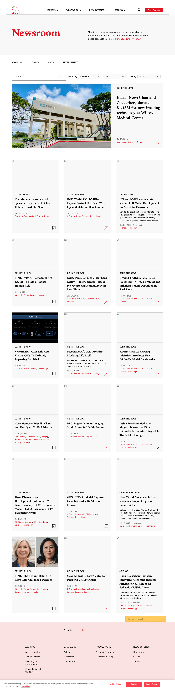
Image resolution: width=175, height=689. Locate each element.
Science (85, 216)
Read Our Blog (154, 10)
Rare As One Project (23, 439)
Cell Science (20, 436)
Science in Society (30, 592)
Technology (95, 216)
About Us (51, 10)
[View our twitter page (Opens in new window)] (102, 630)
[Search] (139, 10)
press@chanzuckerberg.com (124, 38)
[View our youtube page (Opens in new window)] (109, 630)
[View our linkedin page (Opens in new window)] (96, 630)
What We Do (72, 10)
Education (69, 657)
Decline (134, 684)
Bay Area (19, 216)
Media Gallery (70, 62)
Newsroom (17, 62)
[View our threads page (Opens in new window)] (90, 630)
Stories (35, 62)
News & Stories (97, 10)
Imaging (45, 436)
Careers (119, 10)
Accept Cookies (152, 684)
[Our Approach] (19, 10)
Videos (51, 62)
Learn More (26, 686)
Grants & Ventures (105, 652)
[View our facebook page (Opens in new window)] (77, 630)
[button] (89, 76)
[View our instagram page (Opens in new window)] (83, 630)
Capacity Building (104, 657)
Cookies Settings (115, 684)
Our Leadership (32, 652)
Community (122, 142)
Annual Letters (32, 657)
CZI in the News (135, 142)
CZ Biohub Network (75, 299)
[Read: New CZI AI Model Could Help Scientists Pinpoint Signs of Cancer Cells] (140, 494)
